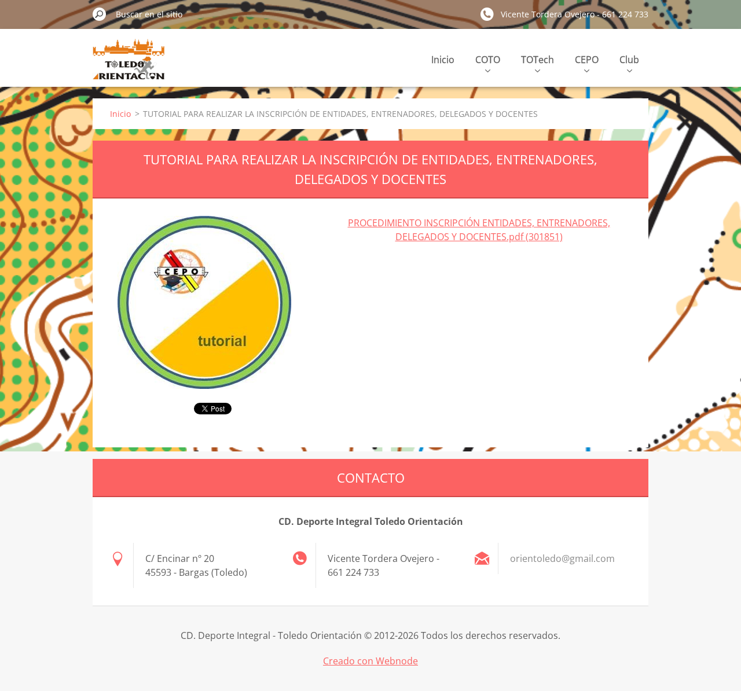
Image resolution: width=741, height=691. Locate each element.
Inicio (442, 59)
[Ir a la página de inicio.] (128, 65)
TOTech (537, 59)
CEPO (587, 59)
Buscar (100, 13)
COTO (487, 59)
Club (629, 59)
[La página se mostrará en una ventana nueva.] (204, 302)
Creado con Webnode (370, 661)
